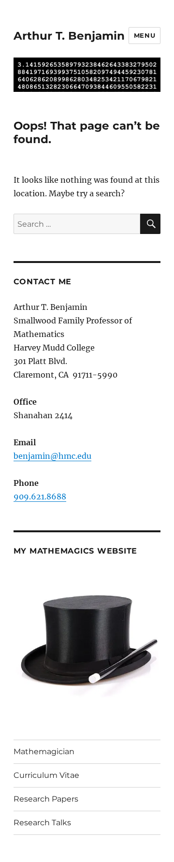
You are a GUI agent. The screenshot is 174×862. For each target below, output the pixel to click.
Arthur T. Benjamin (69, 36)
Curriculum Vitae (46, 775)
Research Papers (46, 799)
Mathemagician (44, 751)
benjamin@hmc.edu (52, 456)
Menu (144, 35)
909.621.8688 (40, 496)
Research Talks (42, 822)
